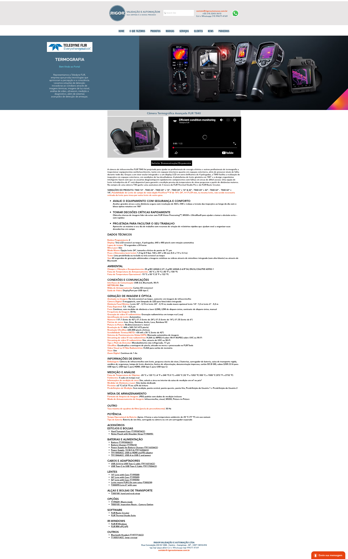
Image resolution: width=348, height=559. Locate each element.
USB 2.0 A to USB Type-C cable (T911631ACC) (133, 463)
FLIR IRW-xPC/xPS (119, 526)
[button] (155, 31)
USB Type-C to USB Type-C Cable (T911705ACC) (134, 466)
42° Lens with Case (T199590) (125, 480)
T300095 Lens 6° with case (124, 485)
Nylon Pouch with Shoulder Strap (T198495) (132, 434)
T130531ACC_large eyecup (124, 537)
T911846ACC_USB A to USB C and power (131, 455)
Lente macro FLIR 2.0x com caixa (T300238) (131, 482)
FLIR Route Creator (120, 513)
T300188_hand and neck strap (125, 493)
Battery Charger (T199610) (124, 445)
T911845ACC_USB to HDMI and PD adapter (132, 452)
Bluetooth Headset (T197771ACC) (127, 535)
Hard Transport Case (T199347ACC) (128, 431)
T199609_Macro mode (122, 502)
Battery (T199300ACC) (122, 442)
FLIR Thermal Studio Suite (123, 515)
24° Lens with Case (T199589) (125, 477)
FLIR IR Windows (119, 524)
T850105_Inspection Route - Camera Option (132, 504)
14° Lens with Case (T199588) (125, 474)
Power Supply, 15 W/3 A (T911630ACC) (130, 450)
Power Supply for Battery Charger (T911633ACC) (134, 447)
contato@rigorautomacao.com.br (211, 11)
